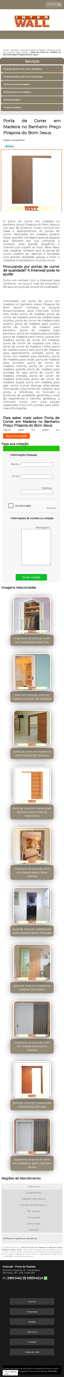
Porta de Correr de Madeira (17, 84)
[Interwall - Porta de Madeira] (32, 19)
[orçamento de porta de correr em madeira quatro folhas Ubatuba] (32, 844)
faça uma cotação (16, 435)
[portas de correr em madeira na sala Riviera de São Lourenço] (32, 727)
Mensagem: (43, 527)
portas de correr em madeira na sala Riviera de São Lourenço (32, 753)
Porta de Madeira (12, 99)
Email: (16, 476)
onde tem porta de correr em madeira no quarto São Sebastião (32, 696)
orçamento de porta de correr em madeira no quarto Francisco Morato (32, 1163)
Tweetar (9, 146)
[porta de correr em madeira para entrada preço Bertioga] (32, 1078)
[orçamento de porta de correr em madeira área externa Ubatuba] (32, 1018)
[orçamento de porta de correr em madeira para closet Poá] (32, 614)
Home (32, 1301)
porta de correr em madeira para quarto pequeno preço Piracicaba (32, 931)
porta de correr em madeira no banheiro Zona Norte (32, 987)
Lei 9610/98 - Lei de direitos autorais (18, 1256)
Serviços (32, 61)
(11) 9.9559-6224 (33, 1278)
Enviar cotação (31, 577)
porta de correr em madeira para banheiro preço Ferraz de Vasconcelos (32, 812)
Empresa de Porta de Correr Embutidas (23, 76)
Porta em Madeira (12, 107)
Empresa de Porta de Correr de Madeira (23, 69)
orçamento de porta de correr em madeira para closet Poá (32, 640)
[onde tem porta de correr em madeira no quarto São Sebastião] (32, 671)
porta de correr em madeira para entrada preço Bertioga (32, 1104)
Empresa (32, 1311)
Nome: (16, 464)
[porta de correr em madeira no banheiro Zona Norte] (32, 961)
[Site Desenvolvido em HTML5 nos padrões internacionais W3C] (10, 1374)
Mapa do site (32, 1352)
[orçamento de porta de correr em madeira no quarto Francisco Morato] (32, 1135)
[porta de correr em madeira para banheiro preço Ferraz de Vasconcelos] (32, 784)
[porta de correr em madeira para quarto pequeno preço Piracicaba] (32, 905)
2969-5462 (14, 1278)
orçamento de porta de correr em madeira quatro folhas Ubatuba (32, 872)
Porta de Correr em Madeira (17, 92)
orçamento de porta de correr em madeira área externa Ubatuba (32, 1046)
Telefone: (47, 488)
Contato (32, 1342)
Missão (32, 1321)
